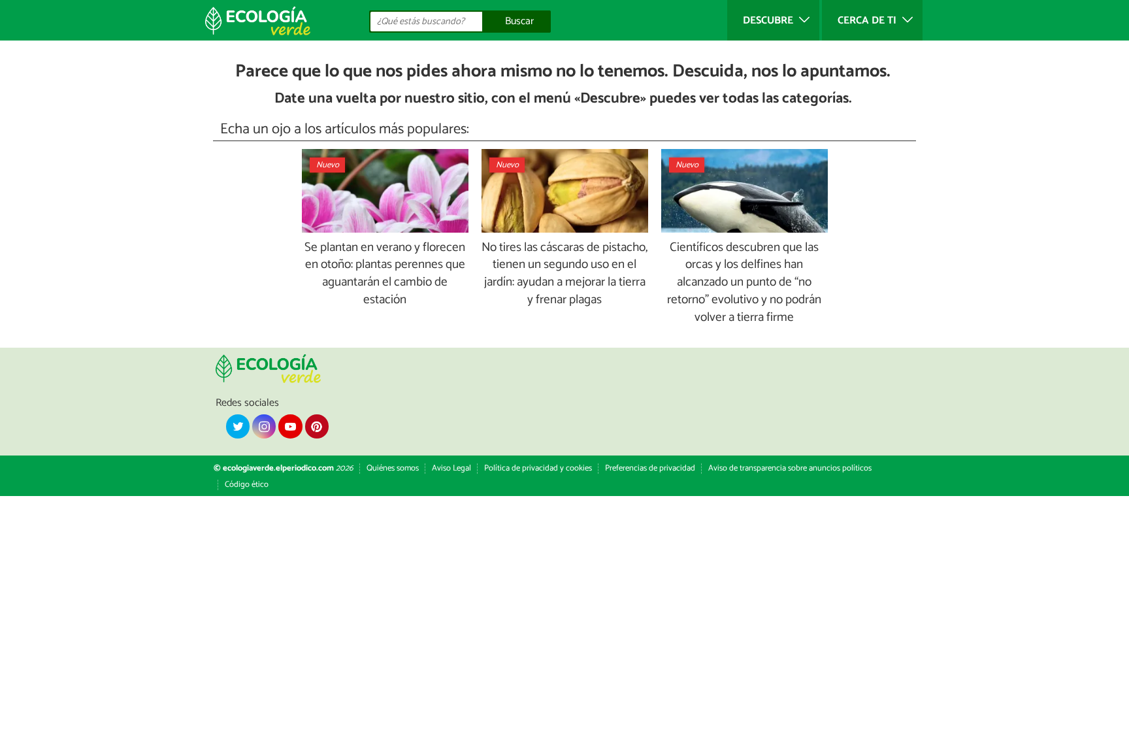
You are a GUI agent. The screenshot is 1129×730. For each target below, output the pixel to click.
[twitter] (238, 426)
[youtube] (290, 426)
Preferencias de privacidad (650, 468)
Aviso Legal (451, 468)
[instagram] (264, 426)
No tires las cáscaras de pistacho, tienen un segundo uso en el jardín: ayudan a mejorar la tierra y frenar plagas (564, 274)
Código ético (247, 484)
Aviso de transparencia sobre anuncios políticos (790, 468)
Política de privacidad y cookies (538, 468)
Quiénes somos (393, 468)
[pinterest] (317, 426)
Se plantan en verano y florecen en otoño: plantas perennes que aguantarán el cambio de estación (384, 274)
